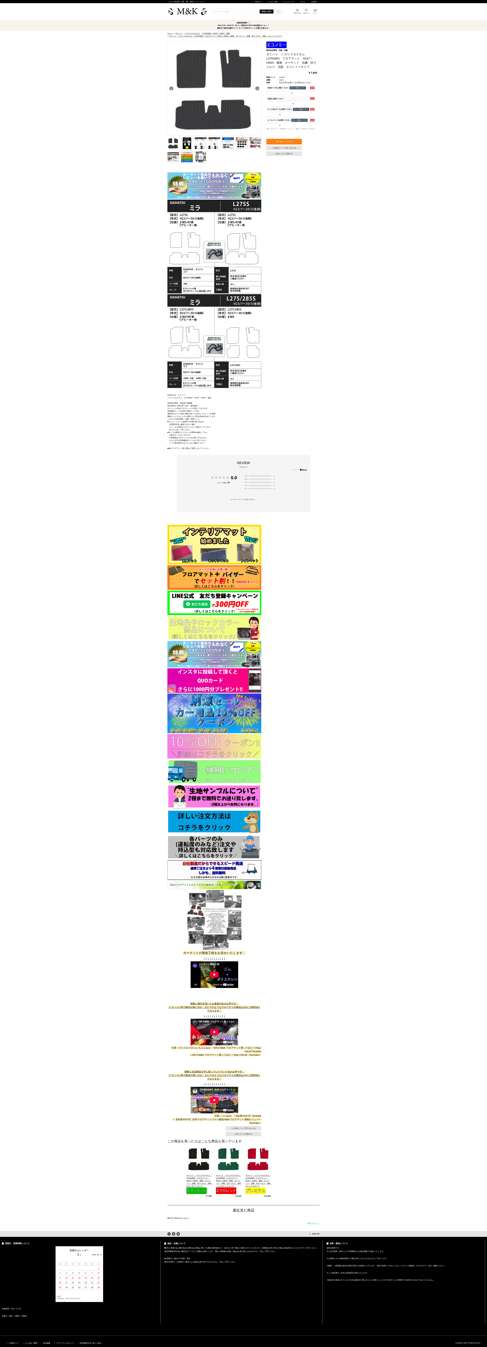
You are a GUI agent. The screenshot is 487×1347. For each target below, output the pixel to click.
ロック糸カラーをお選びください (280, 109)
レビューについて (288, 1)
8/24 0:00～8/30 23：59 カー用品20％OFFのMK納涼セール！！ (243, 25)
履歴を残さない (313, 1223)
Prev (171, 88)
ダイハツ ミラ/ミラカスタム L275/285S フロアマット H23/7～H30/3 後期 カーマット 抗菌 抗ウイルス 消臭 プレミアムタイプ (259, 1180)
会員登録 (314, 1)
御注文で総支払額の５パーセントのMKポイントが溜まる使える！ (243, 28)
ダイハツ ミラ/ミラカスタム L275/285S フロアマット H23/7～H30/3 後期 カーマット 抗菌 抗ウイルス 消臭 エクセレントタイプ (228, 1180)
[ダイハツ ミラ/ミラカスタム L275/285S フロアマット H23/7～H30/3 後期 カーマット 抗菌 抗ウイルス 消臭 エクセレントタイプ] (228, 1159)
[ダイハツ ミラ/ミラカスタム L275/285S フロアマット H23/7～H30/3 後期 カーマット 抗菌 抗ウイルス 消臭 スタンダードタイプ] (199, 1159)
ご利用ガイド (258, 1)
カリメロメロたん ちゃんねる (195, 1047)
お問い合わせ (297, 13)
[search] (278, 11)
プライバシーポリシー (65, 1343)
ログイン (303, 1)
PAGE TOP (316, 1234)
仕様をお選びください (276, 99)
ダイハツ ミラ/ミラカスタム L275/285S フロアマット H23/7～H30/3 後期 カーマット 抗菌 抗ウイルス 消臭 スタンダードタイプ (199, 1180)
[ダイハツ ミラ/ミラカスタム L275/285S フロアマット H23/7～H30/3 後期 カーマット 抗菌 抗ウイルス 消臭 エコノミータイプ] (173, 143)
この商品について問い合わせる (284, 148)
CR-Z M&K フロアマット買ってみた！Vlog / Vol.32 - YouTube (225, 1055)
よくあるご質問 (273, 1)
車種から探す (267, 11)
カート (315, 13)
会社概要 (46, 1343)
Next (257, 88)
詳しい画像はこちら (298, 88)
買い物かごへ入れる (284, 142)
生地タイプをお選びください (278, 88)
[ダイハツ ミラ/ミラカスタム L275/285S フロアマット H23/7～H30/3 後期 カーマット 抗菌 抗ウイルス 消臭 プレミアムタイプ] (258, 1159)
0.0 (234, 477)
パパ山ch (226, 1116)
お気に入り (306, 13)
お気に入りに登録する (284, 154)
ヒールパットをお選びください (279, 120)
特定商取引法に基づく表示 (90, 1343)
